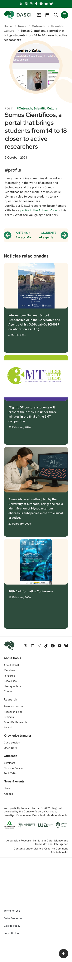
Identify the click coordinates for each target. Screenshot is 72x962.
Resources (10, 681)
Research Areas (13, 706)
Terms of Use (12, 910)
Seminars (9, 762)
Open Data (10, 748)
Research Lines (13, 711)
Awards (8, 727)
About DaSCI (11, 665)
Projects (9, 717)
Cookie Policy (12, 925)
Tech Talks (10, 773)
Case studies (12, 742)
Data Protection (13, 918)
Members (10, 670)
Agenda (8, 793)
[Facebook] (41, 3)
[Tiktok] (36, 3)
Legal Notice (11, 933)
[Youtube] (46, 3)
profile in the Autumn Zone (38, 210)
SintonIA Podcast (14, 768)
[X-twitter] (21, 3)
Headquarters (12, 686)
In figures (9, 675)
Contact (9, 691)
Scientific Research (15, 722)
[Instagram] (31, 3)
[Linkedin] (26, 3)
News (7, 788)
